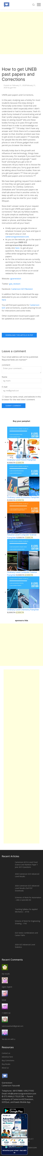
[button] (14, 1134)
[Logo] (6, 4)
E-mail (4, 387)
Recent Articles (10, 856)
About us (5, 1068)
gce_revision (14, 283)
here (17, 248)
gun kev (13, 87)
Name (4, 377)
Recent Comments (12, 959)
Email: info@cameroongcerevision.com (19, 1093)
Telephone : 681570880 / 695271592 (18, 1090)
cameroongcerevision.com (17, 236)
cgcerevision (15, 278)
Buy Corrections (8, 1060)
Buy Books (6, 1064)
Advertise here (7, 1057)
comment (6, 365)
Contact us (6, 1053)
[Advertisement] (21, 33)
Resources (8, 1047)
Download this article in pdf (19, 335)
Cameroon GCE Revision (22, 289)
